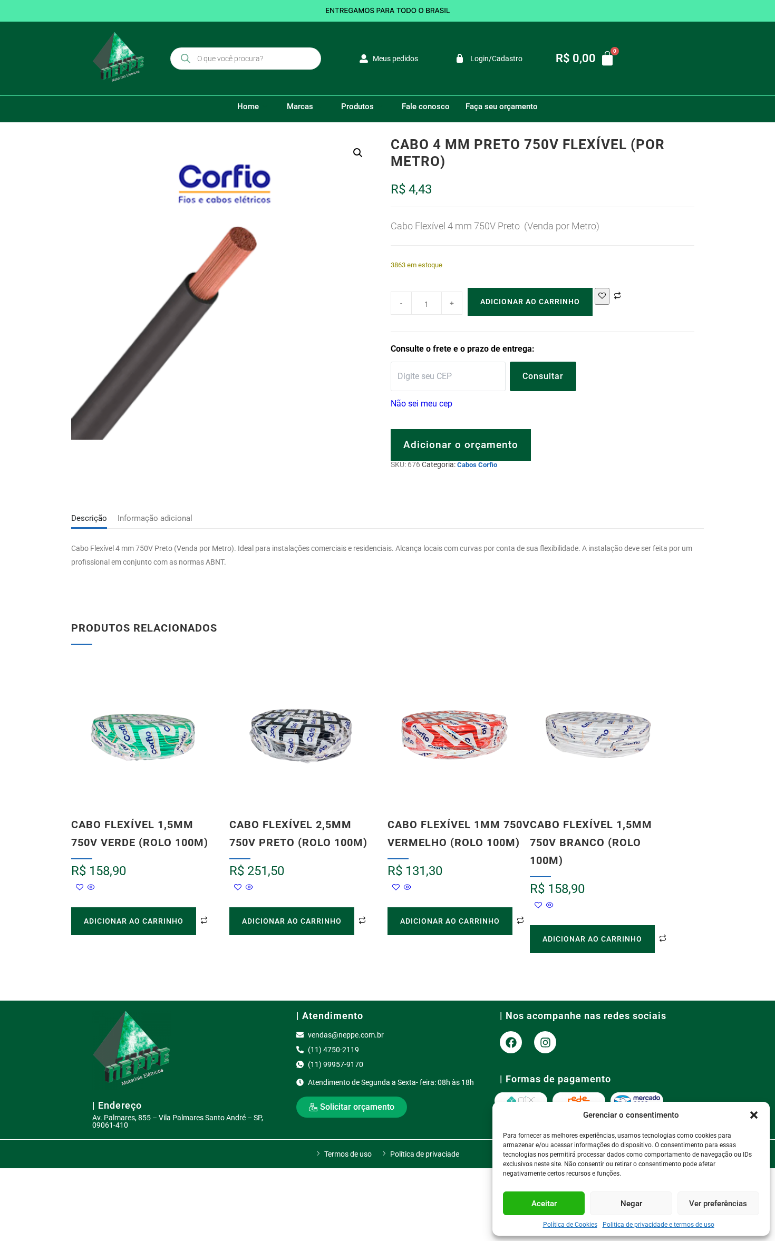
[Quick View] (90, 888)
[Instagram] (545, 1042)
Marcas (300, 106)
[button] (754, 1115)
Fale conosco (426, 106)
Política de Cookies (570, 1224)
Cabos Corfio (477, 465)
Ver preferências (718, 1203)
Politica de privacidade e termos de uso (658, 1224)
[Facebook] (511, 1042)
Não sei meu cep (421, 404)
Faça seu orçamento (502, 106)
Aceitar (544, 1203)
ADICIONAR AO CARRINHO (530, 301)
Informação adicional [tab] (155, 518)
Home (248, 106)
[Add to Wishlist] (602, 296)
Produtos (357, 106)
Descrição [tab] (89, 518)
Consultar (543, 376)
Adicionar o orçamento (460, 445)
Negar (631, 1203)
